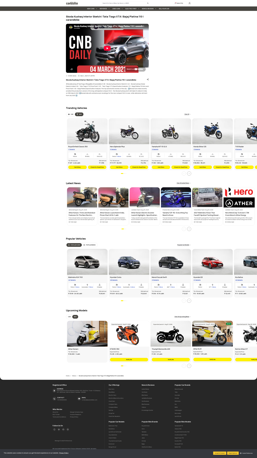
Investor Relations (75, 414)
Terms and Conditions (59, 417)
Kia (176, 404)
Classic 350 (178, 429)
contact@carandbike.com (89, 400)
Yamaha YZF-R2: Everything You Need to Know (175, 214)
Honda (177, 398)
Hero (143, 429)
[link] (87, 144)
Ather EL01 (197, 349)
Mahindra (177, 401)
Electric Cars (112, 395)
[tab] (70, 114)
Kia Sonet (111, 444)
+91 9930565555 (62, 400)
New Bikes (112, 392)
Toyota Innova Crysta (115, 441)
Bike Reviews (145, 404)
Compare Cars (113, 404)
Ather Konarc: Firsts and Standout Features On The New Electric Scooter (82, 214)
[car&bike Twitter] (59, 429)
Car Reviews (145, 401)
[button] (246, 453)
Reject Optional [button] (233, 453)
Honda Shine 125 (199, 146)
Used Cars (112, 401)
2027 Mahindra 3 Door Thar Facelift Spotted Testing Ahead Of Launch (207, 214)
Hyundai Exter (113, 435)
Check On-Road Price (97, 167)
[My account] (189, 3)
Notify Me (129, 359)
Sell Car (111, 410)
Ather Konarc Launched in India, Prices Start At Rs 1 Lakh (112, 214)
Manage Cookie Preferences (63, 441)
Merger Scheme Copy (76, 412)
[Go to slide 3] (125, 173)
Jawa (143, 438)
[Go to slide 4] (126, 173)
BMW (176, 407)
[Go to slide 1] (122, 173)
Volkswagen (178, 410)
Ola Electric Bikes (147, 447)
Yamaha (144, 432)
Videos (144, 407)
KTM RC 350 (114, 349)
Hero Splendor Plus (117, 146)
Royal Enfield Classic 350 (78, 146)
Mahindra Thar (113, 426)
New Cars (111, 389)
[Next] (189, 173)
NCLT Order (56, 414)
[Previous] (184, 173)
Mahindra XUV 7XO (75, 277)
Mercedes (178, 413)
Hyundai (177, 395)
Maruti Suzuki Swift (159, 277)
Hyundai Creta (115, 277)
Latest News (145, 389)
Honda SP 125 (179, 444)
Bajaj (143, 444)
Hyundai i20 (198, 277)
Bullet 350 (178, 447)
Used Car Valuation (114, 416)
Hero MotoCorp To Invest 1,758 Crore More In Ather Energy (237, 214)
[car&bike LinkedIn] (68, 429)
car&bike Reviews (147, 398)
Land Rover (178, 416)
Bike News (145, 395)
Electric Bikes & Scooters (116, 398)
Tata (176, 392)
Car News (144, 392)
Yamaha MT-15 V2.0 (159, 146)
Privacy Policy (63, 453)
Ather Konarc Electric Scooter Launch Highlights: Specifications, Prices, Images (144, 214)
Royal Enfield (145, 426)
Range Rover (112, 447)
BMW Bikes (145, 435)
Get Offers (77, 167)
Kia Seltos (112, 429)
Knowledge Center (147, 410)
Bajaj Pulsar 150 (179, 438)
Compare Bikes (113, 407)
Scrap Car (111, 413)
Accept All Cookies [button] (220, 453)
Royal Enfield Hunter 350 (182, 432)
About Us (55, 412)
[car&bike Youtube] (54, 429)
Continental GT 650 (181, 435)
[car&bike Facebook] (63, 429)
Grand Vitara (112, 438)
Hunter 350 (178, 441)
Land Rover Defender (115, 432)
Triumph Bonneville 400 (161, 349)
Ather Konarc (73, 349)
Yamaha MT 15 (179, 426)
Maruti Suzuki (179, 389)
